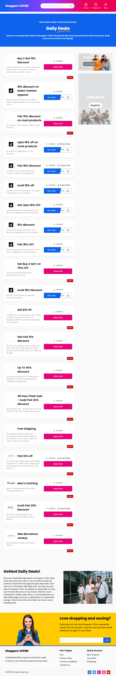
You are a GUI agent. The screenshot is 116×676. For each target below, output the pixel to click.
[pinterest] (104, 672)
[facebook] (89, 672)
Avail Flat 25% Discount (26, 507)
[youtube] (108, 672)
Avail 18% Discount (29, 290)
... (32, 72)
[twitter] (94, 672)
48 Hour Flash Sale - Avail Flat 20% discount (29, 400)
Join (107, 640)
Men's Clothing (27, 483)
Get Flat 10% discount (25, 339)
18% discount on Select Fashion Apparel (28, 91)
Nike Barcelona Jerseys (27, 536)
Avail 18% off (25, 185)
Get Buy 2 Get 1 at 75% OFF (29, 266)
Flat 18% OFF (25, 244)
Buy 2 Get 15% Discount (26, 60)
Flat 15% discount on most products (29, 118)
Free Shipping (26, 429)
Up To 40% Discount (24, 369)
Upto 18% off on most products (27, 144)
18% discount (26, 225)
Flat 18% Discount (29, 166)
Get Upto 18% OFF (29, 205)
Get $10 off (24, 310)
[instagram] (99, 672)
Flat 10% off (25, 456)
